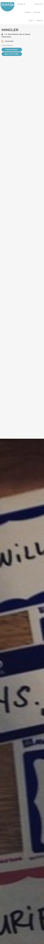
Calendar (36, 12)
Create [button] (27, 12)
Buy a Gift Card (12, 54)
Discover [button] (38, 4)
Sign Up (40, 20)
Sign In (32, 20)
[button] (21, 4)
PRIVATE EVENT (12, 50)
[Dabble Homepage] (8, 6)
